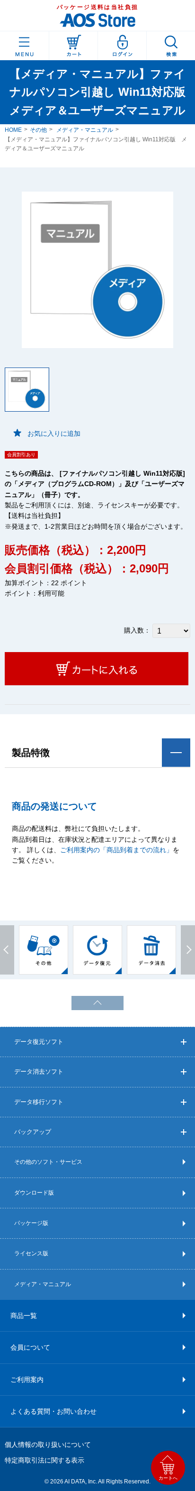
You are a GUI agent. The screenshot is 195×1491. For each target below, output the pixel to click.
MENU (24, 45)
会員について (30, 1347)
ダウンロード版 (34, 1192)
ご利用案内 (27, 1379)
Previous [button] (7, 950)
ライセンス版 (31, 1253)
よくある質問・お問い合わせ (53, 1411)
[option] (44, 950)
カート (73, 45)
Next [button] (188, 950)
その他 (38, 130)
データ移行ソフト (38, 1101)
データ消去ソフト (38, 1071)
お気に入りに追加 (53, 433)
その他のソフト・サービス (48, 1162)
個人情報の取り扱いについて (48, 1444)
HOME (13, 130)
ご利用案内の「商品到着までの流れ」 (116, 850)
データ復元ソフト (38, 1041)
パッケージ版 (31, 1223)
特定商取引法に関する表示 (44, 1460)
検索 (171, 45)
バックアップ (32, 1131)
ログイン (122, 45)
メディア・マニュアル (84, 130)
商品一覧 (23, 1315)
